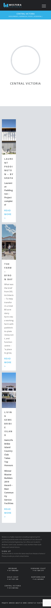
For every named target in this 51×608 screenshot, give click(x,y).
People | (31, 16)
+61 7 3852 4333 (13, 570)
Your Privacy (41, 603)
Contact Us (32, 603)
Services (12, 603)
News (25, 603)
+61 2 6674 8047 (39, 579)
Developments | (14, 16)
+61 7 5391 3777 (39, 570)
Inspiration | (23, 16)
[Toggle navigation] (43, 6)
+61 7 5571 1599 (13, 579)
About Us (19, 603)
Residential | (38, 16)
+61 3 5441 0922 (13, 588)
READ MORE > (8, 214)
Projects (5, 603)
